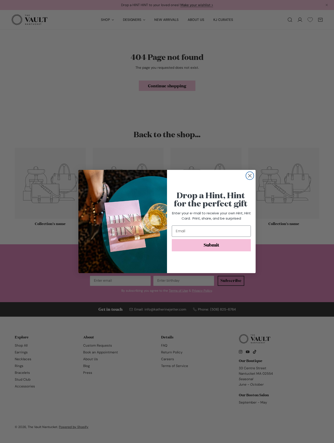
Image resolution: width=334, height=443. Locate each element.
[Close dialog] (250, 176)
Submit (211, 245)
